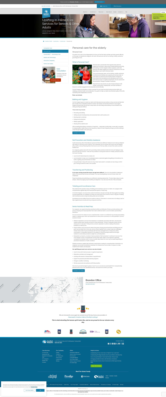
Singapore (111, 375)
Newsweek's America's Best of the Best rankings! (83, 317)
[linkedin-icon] (112, 344)
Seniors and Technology (50, 57)
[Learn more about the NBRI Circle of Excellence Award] (118, 333)
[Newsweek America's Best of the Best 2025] (71, 333)
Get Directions (118, 6)
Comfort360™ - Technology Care (52, 54)
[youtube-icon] (119, 344)
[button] (85, 12)
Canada (115, 375)
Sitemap (57, 360)
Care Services (93, 11)
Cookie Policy (59, 359)
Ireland (107, 375)
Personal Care (69, 41)
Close (163, 12)
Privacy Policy (59, 357)
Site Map (121, 384)
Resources (101, 11)
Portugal (107, 377)
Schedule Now (55, 80)
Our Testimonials (59, 355)
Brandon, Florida (48, 41)
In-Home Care (62, 41)
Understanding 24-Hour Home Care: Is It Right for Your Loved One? (105, 352)
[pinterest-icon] (115, 344)
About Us (85, 11)
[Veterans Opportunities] (47, 333)
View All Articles (96, 366)
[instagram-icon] (110, 344)
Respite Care (45, 360)
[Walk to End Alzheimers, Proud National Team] (95, 332)
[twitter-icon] (117, 344)
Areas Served (109, 11)
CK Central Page (73, 362)
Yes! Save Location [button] (99, 1)
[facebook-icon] (108, 344)
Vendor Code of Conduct (75, 354)
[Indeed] (121, 344)
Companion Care (48, 48)
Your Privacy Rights (74, 359)
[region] (23, 388)
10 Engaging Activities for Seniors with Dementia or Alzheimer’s (104, 358)
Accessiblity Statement (74, 352)
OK (40, 390)
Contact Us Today (78, 132)
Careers (114, 11)
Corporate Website (74, 357)
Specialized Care (45, 354)
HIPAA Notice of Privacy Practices (56, 384)
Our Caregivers (45, 358)
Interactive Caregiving (49, 60)
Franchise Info (73, 355)
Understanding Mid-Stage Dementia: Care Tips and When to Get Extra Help (106, 354)
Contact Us (120, 11)
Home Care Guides (48, 63)
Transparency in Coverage (106, 384)
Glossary (44, 362)
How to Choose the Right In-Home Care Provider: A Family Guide (104, 356)
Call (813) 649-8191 (46, 6)
